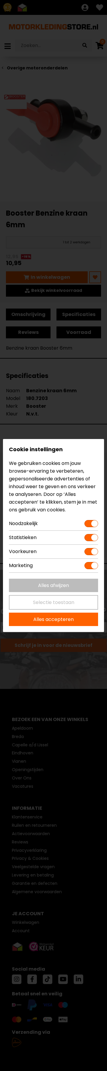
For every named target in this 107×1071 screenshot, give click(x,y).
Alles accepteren (53, 619)
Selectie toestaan (53, 602)
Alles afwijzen (53, 585)
